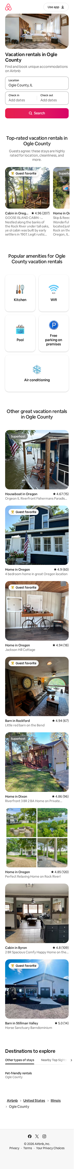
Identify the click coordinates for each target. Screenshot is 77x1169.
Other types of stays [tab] (19, 1060)
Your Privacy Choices (50, 1148)
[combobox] (37, 85)
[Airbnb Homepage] (8, 7)
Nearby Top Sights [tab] (54, 1060)
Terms (27, 1148)
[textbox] (21, 100)
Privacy (14, 1148)
